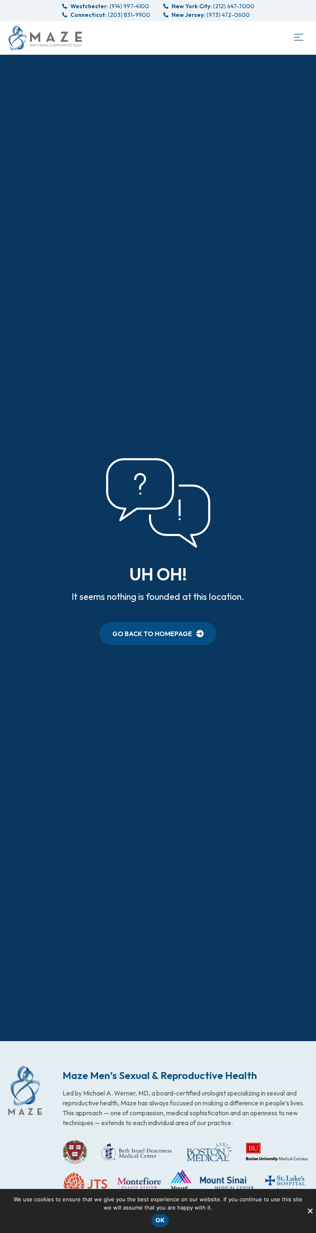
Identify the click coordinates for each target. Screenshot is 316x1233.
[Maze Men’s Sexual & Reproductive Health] (25, 1090)
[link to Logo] (45, 38)
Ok (160, 1220)
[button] (298, 38)
